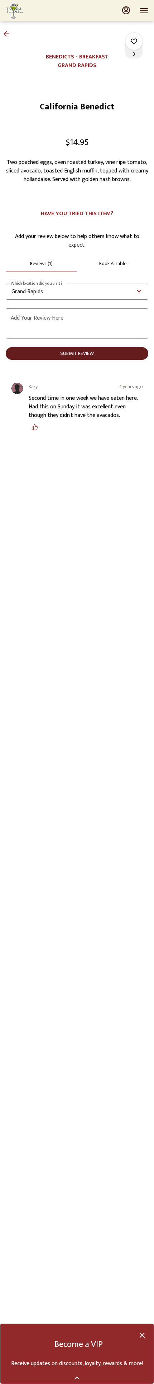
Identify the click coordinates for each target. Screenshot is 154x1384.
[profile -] (126, 10)
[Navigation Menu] (144, 11)
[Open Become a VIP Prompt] (77, 1378)
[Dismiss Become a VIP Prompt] (142, 1335)
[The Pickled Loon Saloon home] (38, 11)
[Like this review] (36, 427)
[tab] (41, 263)
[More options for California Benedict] (134, 41)
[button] (8, 34)
